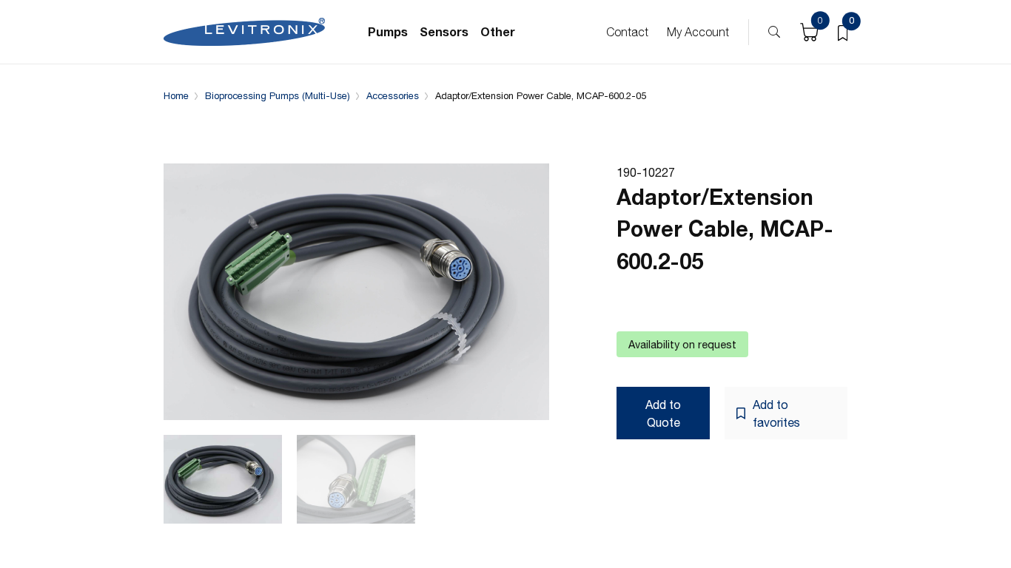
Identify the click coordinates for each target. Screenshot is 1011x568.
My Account (698, 31)
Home (176, 95)
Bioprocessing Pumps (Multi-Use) (277, 95)
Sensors (444, 31)
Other (497, 31)
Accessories (392, 95)
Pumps (388, 31)
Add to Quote (663, 413)
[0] (842, 32)
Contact (627, 31)
